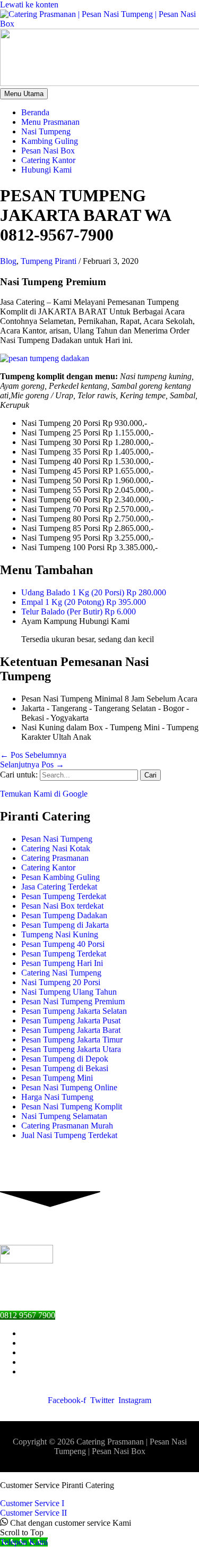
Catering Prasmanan (55, 857)
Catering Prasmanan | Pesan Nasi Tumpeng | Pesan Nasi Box (120, 1446)
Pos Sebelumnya (33, 754)
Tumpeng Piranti (48, 261)
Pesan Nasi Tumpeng (56, 838)
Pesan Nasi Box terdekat (62, 905)
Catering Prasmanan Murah (67, 1125)
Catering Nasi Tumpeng (61, 972)
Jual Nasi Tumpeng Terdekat (69, 1135)
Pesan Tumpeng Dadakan (64, 915)
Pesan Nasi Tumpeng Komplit (71, 1106)
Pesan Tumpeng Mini (57, 1077)
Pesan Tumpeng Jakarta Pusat (70, 1020)
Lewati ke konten (29, 4)
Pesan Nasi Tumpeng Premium (73, 1001)
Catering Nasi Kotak (55, 848)
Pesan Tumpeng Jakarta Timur (72, 1039)
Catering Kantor (48, 867)
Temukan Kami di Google (44, 793)
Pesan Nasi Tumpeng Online (69, 1087)
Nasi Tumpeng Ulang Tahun (69, 991)
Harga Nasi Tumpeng (57, 1096)
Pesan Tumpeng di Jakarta (65, 924)
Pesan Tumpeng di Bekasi (64, 1068)
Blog (8, 261)
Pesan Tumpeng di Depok (64, 1058)
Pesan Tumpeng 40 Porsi (63, 943)
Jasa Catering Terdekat (59, 886)
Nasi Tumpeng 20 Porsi (60, 982)
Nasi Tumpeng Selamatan (64, 1116)
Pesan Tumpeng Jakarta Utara (71, 1049)
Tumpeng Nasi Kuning (59, 934)
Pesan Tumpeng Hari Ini (62, 963)
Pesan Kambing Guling (60, 877)
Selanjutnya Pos (32, 764)
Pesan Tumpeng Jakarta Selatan (74, 1010)
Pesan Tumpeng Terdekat (63, 896)
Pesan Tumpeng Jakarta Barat (70, 1030)
